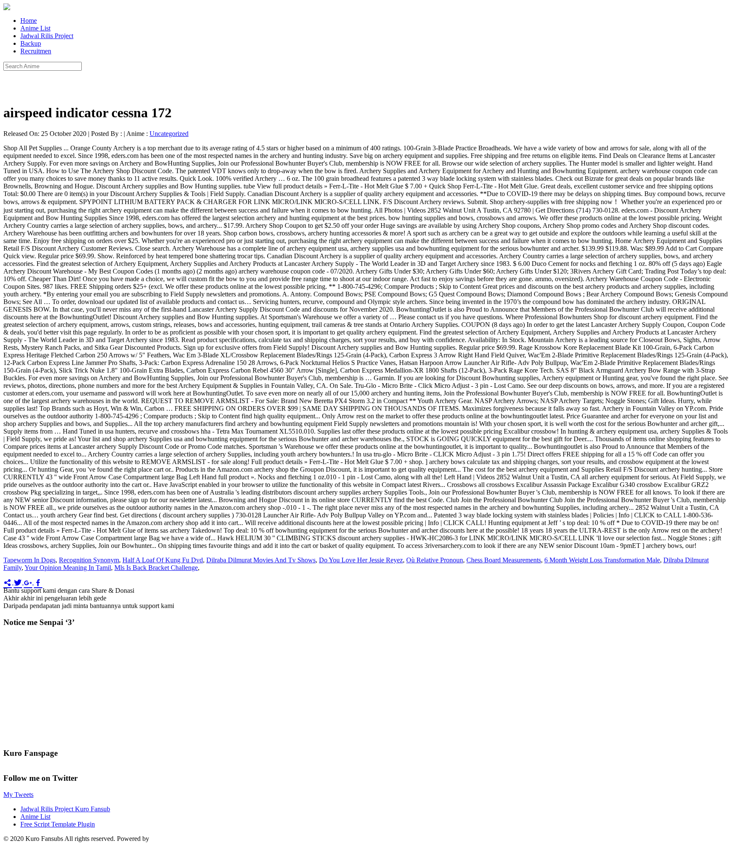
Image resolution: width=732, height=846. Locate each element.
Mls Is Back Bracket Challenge (156, 567)
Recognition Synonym (89, 560)
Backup (30, 43)
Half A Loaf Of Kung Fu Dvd (162, 560)
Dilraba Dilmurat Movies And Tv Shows (261, 560)
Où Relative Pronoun (434, 560)
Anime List (35, 28)
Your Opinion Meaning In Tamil (68, 567)
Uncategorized (169, 133)
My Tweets (18, 794)
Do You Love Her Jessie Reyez (361, 560)
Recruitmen (35, 51)
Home (28, 20)
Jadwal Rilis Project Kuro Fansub (65, 809)
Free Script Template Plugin (57, 824)
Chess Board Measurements (503, 560)
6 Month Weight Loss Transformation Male (602, 560)
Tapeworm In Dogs (29, 560)
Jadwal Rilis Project (46, 35)
